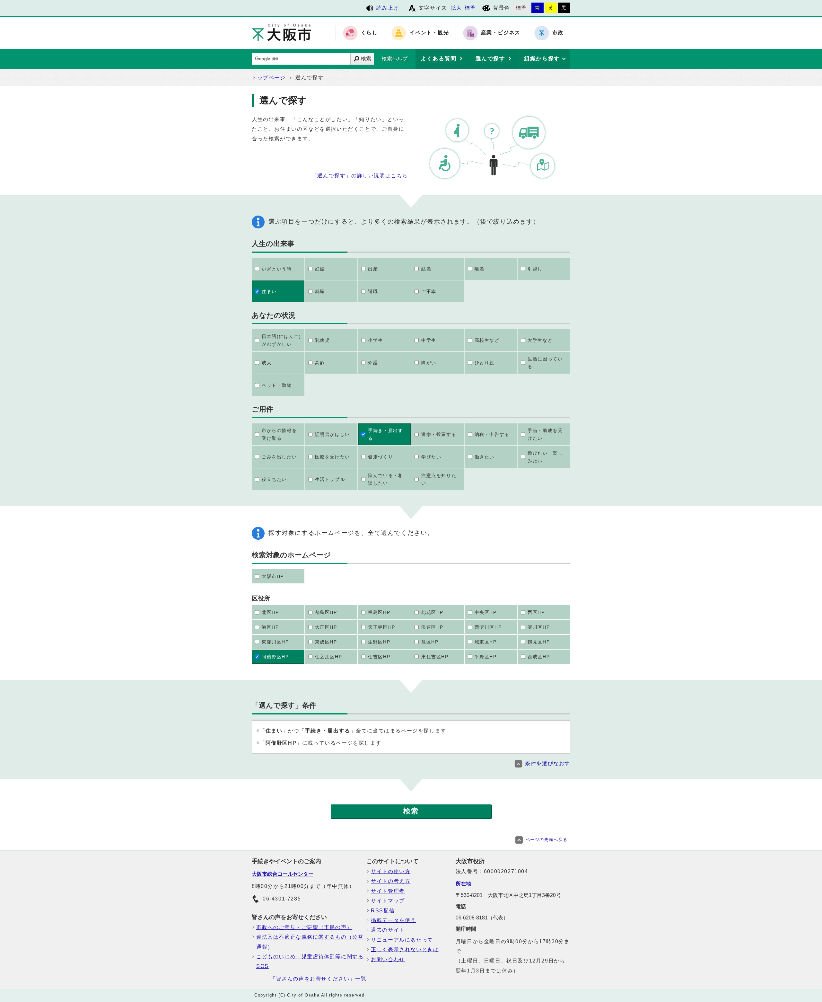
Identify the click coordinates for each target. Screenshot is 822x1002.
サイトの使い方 (390, 871)
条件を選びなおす (547, 763)
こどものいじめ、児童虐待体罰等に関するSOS (309, 961)
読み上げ (387, 8)
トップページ (269, 77)
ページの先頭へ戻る (547, 839)
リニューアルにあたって (402, 940)
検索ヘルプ (394, 58)
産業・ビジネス (500, 33)
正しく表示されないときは (405, 949)
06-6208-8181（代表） (482, 917)
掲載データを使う (393, 920)
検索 (366, 58)
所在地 (463, 883)
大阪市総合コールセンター (282, 874)
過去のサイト (388, 930)
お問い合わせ (388, 959)
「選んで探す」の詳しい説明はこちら (360, 175)
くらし (369, 33)
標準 (470, 8)
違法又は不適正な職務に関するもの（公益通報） (309, 941)
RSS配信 (383, 910)
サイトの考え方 (390, 881)
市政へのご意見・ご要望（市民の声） (304, 927)
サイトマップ (388, 900)
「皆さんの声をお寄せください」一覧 (318, 978)
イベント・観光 (429, 33)
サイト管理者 (388, 891)
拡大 (456, 8)
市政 (558, 33)
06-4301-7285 (282, 898)
